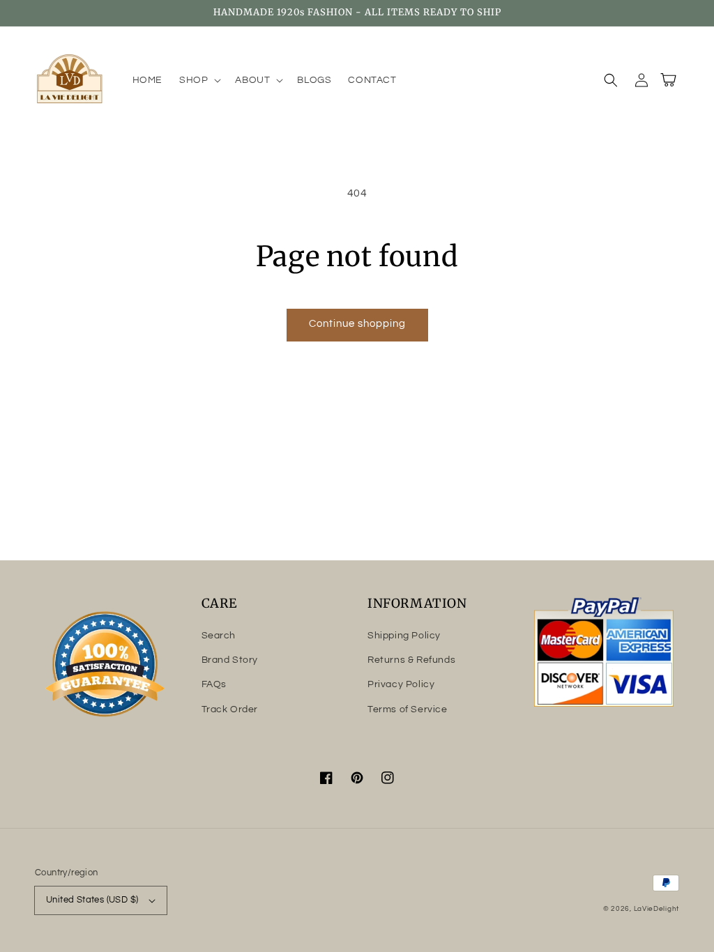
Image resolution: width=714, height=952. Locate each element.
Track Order (230, 709)
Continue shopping (357, 323)
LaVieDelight (656, 908)
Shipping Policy (404, 635)
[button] (199, 80)
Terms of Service (407, 709)
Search (219, 635)
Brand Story (230, 660)
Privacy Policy (400, 684)
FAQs (214, 684)
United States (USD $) (92, 900)
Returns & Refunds (411, 660)
